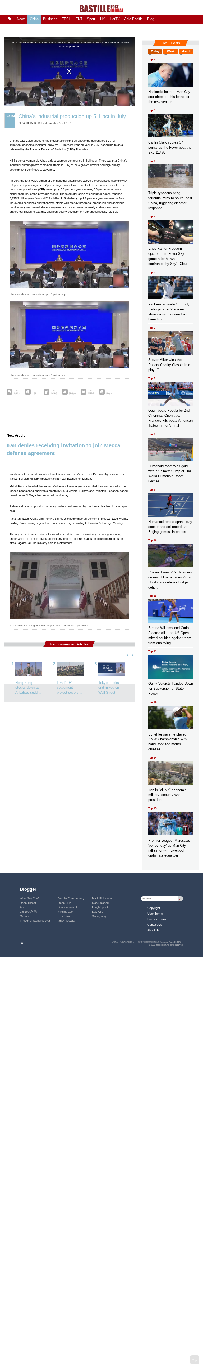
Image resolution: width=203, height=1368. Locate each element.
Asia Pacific (133, 19)
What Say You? (29, 898)
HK (102, 19)
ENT (79, 19)
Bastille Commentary (71, 898)
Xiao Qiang (99, 916)
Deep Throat (28, 902)
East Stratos (66, 916)
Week (170, 51)
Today (155, 51)
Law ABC (98, 911)
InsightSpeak (100, 907)
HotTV (115, 19)
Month (186, 51)
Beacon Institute (68, 907)
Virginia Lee (65, 911)
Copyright (153, 908)
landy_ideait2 (66, 920)
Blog (150, 19)
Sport (91, 19)
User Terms (155, 913)
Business (50, 19)
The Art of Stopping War (35, 920)
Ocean (24, 916)
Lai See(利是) (28, 911)
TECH (66, 19)
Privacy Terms (156, 919)
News (21, 19)
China (34, 19)
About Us (153, 930)
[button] (127, 655)
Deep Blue (64, 902)
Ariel (22, 907)
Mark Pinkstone (102, 898)
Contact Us (154, 924)
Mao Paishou (100, 902)
